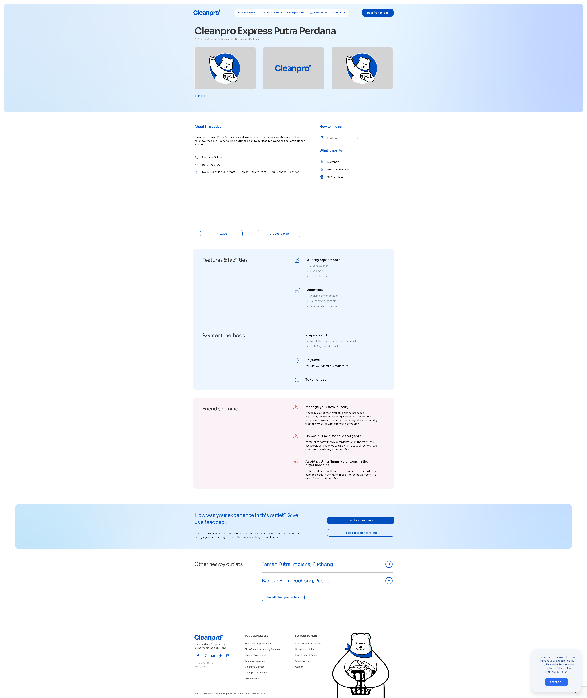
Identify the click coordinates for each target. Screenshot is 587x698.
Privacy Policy (558, 671)
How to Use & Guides (306, 655)
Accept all (556, 682)
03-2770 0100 (211, 164)
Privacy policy (200, 666)
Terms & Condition (560, 668)
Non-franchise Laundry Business (262, 649)
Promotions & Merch (306, 649)
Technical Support (255, 661)
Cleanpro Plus (303, 661)
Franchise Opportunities (258, 643)
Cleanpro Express (254, 666)
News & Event (252, 678)
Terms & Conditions (203, 663)
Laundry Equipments (256, 655)
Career (299, 666)
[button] (195, 96)
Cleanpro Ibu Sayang (256, 672)
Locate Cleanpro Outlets (308, 643)
